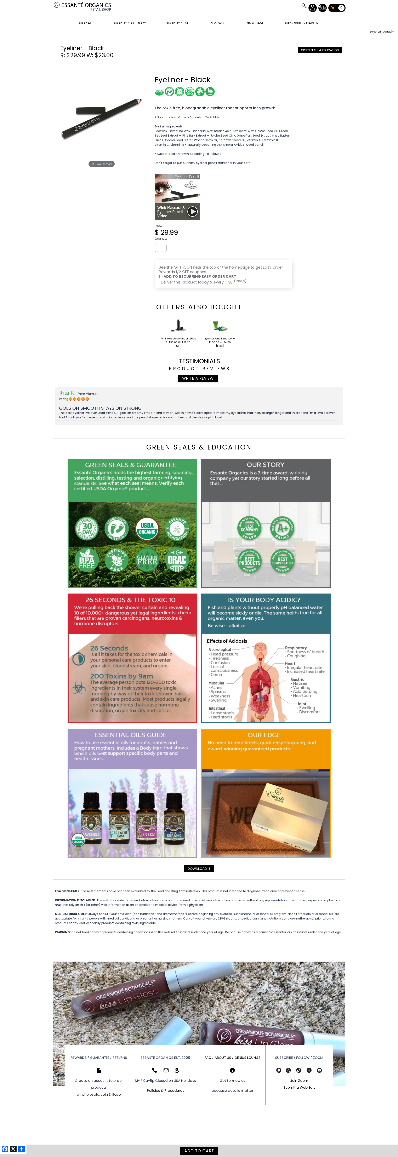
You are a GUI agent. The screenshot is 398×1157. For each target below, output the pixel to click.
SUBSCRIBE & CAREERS (302, 23)
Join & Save (111, 1094)
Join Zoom (299, 1080)
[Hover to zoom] (101, 117)
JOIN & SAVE (304, 5)
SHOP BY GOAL (178, 23)
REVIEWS (217, 23)
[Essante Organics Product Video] (177, 219)
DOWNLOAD (199, 868)
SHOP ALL (85, 23)
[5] (71, 399)
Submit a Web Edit (299, 1087)
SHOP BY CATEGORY (129, 23)
